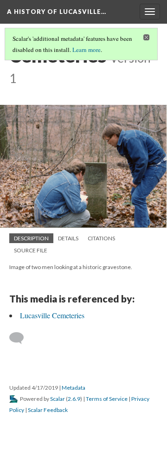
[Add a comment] (20, 338)
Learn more (86, 49)
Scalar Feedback (48, 409)
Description (31, 238)
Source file (30, 250)
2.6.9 (74, 398)
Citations (101, 238)
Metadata (73, 387)
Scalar (57, 398)
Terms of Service (107, 398)
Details (68, 238)
